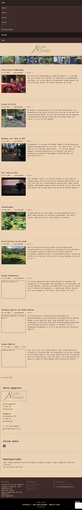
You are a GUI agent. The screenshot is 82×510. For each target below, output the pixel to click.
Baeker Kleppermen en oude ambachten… (12, 493)
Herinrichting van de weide (14, 241)
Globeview (41, 507)
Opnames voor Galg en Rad (13, 138)
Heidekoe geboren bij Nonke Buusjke (18, 310)
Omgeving (5, 13)
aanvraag (19, 467)
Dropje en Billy (9, 104)
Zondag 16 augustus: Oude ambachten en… (11, 487)
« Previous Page (6, 377)
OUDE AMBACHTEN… (8, 496)
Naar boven (41, 502)
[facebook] (4, 446)
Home (3, 3)
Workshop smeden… (8, 490)
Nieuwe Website (8, 344)
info (3, 40)
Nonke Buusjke (7, 8)
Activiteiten (7, 19)
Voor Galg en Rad (9, 173)
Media (4, 24)
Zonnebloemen (7, 207)
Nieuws (4, 35)
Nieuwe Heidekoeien (10, 276)
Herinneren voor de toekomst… (13, 484)
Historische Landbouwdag (12, 70)
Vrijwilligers (7, 30)
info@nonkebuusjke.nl (13, 429)
